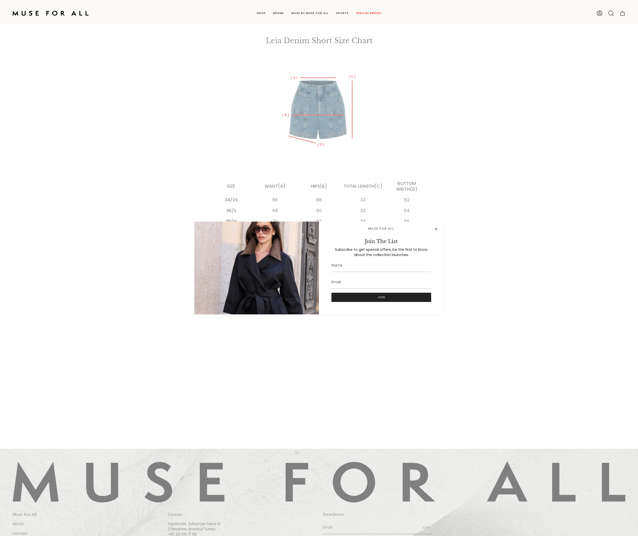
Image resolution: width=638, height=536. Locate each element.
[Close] (436, 229)
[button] (261, 13)
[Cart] (622, 13)
